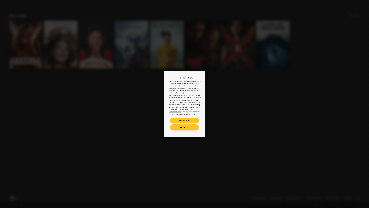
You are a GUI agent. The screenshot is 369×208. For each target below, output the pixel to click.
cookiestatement (175, 112)
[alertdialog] (184, 104)
